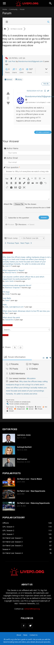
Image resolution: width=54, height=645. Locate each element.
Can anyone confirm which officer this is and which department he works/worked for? (23, 278)
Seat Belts (7, 298)
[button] (7, 178)
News (25, 635)
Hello (5, 305)
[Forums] (5, 29)
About (19, 635)
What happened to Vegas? (13, 270)
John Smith (9, 281)
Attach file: (8, 204)
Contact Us (33, 635)
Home (5, 9)
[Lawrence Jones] (9, 438)
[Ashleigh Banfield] (9, 450)
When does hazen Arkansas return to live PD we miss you (26, 311)
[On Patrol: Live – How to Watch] (9, 482)
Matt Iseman (22, 459)
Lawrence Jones (24, 435)
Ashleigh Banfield (24, 447)
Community (13, 9)
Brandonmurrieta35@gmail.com (30, 61)
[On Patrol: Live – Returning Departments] (9, 506)
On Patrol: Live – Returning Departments (33, 503)
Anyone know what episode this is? (17, 285)
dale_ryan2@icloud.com (14, 307)
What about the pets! (11, 317)
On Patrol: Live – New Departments (31, 491)
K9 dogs (6, 292)
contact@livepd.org (32, 609)
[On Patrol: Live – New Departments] (9, 494)
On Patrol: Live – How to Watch (29, 479)
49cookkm (31, 378)
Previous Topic (12, 243)
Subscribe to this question (18, 218)
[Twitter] (30, 625)
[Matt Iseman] (9, 462)
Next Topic (25, 243)
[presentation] (7, 178)
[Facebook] (23, 625)
